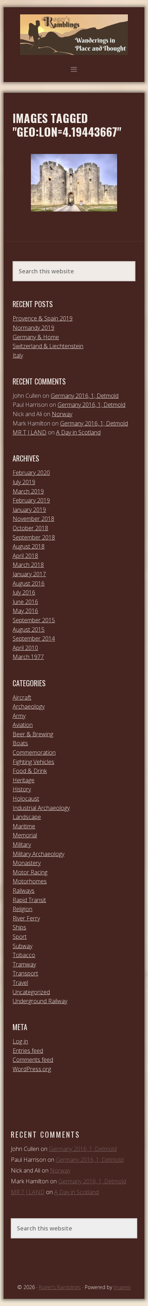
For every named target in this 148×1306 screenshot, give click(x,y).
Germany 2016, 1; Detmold (85, 396)
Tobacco (24, 955)
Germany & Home (36, 337)
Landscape (27, 817)
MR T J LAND (29, 432)
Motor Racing (30, 872)
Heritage (23, 780)
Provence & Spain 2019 (43, 318)
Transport (25, 973)
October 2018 (30, 528)
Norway (62, 414)
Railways (23, 891)
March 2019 (28, 491)
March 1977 (28, 657)
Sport (20, 937)
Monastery (27, 863)
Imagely (122, 1287)
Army (19, 716)
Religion (22, 909)
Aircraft (22, 697)
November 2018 (33, 519)
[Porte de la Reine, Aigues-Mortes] (74, 182)
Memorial (25, 835)
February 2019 (31, 500)
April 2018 (25, 556)
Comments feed (33, 1060)
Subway (22, 946)
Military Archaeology (38, 854)
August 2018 (29, 546)
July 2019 (24, 482)
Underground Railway (40, 1001)
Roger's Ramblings (74, 34)
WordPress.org (32, 1069)
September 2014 (34, 638)
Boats (20, 743)
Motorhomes (30, 881)
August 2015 (29, 629)
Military (22, 844)
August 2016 (29, 583)
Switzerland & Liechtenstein (48, 346)
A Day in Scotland (78, 432)
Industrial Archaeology (41, 808)
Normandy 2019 (33, 328)
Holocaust (26, 798)
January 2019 (29, 510)
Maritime (24, 826)
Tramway (24, 964)
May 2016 (25, 611)
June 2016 (25, 602)
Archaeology (29, 706)
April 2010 (25, 648)
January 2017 (29, 574)
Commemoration (34, 752)
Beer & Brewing (33, 734)
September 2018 (34, 537)
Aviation (23, 725)
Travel (20, 983)
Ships (19, 927)
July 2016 (24, 592)
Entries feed (28, 1051)
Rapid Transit (29, 900)
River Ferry (26, 918)
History (22, 789)
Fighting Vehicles (33, 762)
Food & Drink (30, 771)
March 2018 (28, 565)
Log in (20, 1041)
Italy (18, 355)
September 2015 (34, 620)
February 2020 (31, 473)
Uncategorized (31, 992)
